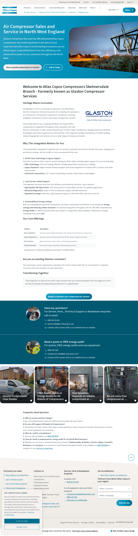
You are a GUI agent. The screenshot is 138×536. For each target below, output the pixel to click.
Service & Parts (39, 8)
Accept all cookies (22, 521)
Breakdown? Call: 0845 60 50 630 (69, 2)
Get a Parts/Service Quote (16, 484)
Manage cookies (87, 522)
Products (27, 8)
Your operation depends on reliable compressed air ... (86, 384)
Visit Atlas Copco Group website (85, 531)
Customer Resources (57, 8)
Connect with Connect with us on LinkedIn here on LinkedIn (71, 327)
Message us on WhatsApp (77, 500)
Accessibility (101, 522)
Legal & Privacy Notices (69, 522)
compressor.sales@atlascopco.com (81, 494)
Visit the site (124, 503)
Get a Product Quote (14, 479)
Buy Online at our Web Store (17, 475)
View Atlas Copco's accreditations (113, 475)
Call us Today (54, 67)
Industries (72, 8)
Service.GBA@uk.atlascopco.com (61, 324)
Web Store (83, 8)
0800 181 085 (53, 350)
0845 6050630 (52, 436)
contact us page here (44, 448)
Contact (86, 2)
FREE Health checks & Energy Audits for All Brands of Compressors (51, 384)
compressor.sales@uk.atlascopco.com (63, 354)
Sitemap (111, 522)
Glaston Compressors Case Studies (17, 384)
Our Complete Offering (99, 2)
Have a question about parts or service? (22, 67)
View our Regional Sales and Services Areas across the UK (48, 505)
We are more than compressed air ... (121, 384)
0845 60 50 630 (54, 320)
